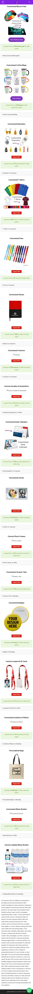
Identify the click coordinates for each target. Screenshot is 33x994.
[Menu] (3, 2)
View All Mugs (16, 98)
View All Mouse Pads (16, 40)
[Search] (29, 2)
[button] (29, 990)
